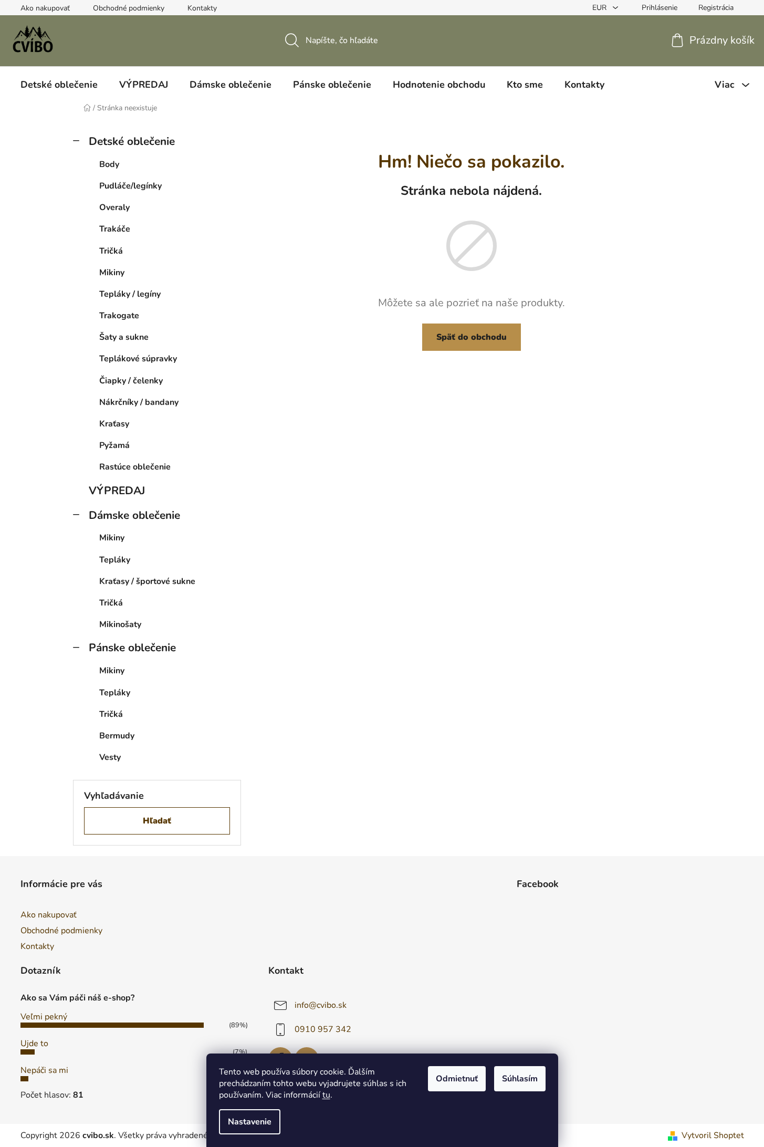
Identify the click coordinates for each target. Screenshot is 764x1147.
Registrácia (716, 8)
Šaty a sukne (124, 337)
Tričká (111, 251)
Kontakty (202, 8)
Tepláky (114, 560)
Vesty (110, 757)
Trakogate (119, 315)
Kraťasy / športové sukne (147, 581)
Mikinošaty (120, 624)
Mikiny (111, 272)
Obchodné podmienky (128, 8)
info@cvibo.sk (321, 1005)
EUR (600, 8)
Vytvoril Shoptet (713, 1135)
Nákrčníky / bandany (139, 402)
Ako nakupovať (45, 8)
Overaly (114, 207)
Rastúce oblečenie (135, 467)
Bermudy (116, 736)
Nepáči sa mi (44, 1070)
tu (326, 1095)
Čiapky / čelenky (131, 381)
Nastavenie (249, 1122)
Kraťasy (114, 424)
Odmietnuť (457, 1079)
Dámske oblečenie (134, 515)
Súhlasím (520, 1079)
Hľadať (157, 821)
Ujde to (34, 1043)
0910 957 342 (323, 1029)
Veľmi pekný (43, 1017)
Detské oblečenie (132, 141)
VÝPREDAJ (117, 490)
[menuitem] (59, 84)
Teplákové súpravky (138, 358)
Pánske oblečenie (132, 647)
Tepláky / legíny (130, 294)
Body (109, 164)
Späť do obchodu (471, 337)
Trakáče (114, 229)
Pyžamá (114, 445)
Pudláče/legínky (130, 186)
